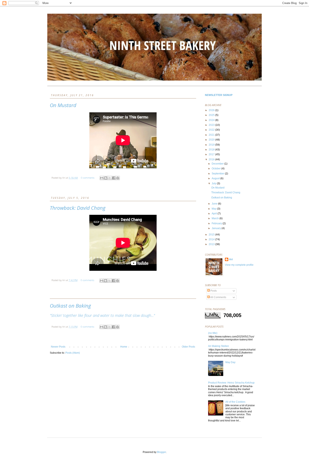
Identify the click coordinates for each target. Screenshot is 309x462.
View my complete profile (239, 264)
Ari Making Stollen (218, 346)
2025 (212, 115)
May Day (230, 362)
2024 (212, 120)
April (215, 213)
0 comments (87, 177)
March (215, 218)
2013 (212, 244)
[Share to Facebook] (114, 178)
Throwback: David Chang (77, 207)
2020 (212, 139)
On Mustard (63, 105)
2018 (212, 149)
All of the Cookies (235, 401)
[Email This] (102, 178)
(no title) (212, 333)
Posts (213, 290)
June (215, 203)
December (218, 163)
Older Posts (188, 346)
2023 (212, 124)
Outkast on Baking (70, 305)
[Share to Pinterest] (118, 178)
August (216, 178)
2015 (212, 234)
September (218, 173)
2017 (212, 154)
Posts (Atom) (72, 352)
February (217, 223)
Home (123, 346)
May (214, 208)
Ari (231, 259)
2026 (212, 110)
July (214, 183)
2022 (212, 129)
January (217, 228)
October (216, 168)
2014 (212, 239)
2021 (212, 134)
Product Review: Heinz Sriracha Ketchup (231, 382)
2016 (212, 159)
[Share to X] (110, 178)
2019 (212, 144)
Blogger (161, 452)
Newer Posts (58, 346)
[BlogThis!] (106, 178)
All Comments (218, 297)
